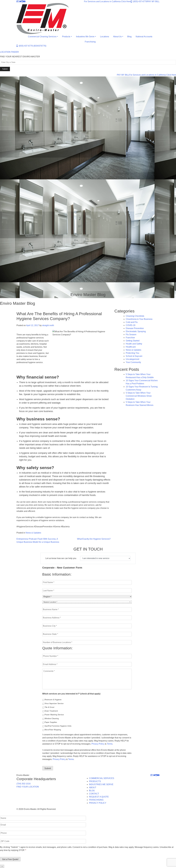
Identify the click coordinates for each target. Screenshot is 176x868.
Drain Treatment (51, 711)
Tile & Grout (49, 707)
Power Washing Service (54, 715)
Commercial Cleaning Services (42, 36)
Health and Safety (134, 344)
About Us (117, 36)
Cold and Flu (132, 322)
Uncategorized (132, 359)
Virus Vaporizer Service (54, 703)
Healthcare (131, 347)
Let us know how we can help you (60, 558)
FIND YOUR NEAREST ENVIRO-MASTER (20, 57)
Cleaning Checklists (135, 316)
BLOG (92, 790)
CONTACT (94, 794)
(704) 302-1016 (23, 784)
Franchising (90, 42)
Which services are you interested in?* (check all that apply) (71, 694)
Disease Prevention (135, 328)
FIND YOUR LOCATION (27, 787)
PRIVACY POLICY (97, 803)
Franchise (130, 337)
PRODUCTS (95, 781)
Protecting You (132, 353)
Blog (129, 36)
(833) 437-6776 (139, 1)
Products (66, 36)
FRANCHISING (96, 800)
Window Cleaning (52, 718)
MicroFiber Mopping (53, 730)
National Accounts (144, 36)
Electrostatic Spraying (136, 331)
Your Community (133, 362)
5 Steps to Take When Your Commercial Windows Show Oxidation (139, 396)
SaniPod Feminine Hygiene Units (58, 726)
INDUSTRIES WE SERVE (101, 784)
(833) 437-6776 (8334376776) (32, 46)
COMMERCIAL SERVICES (101, 778)
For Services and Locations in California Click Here (107, 1)
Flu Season (131, 334)
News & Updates (33, 533)
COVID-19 (130, 325)
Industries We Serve (85, 36)
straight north (48, 325)
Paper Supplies (51, 722)
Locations (104, 36)
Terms (109, 744)
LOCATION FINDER (9, 52)
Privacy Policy (97, 744)
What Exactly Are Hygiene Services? (94, 539)
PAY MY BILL (153, 1)
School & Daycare (134, 356)
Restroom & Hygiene (53, 700)
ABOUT (92, 787)
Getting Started (132, 341)
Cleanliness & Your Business (139, 319)
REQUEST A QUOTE (99, 797)
